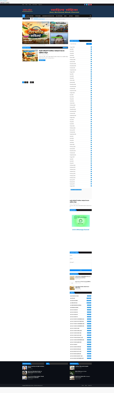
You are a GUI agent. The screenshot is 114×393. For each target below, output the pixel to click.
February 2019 (80, 167)
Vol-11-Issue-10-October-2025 (79, 321)
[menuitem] (23, 16)
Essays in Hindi (79, 300)
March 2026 (81, 57)
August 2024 (80, 92)
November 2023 (80, 111)
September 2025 (81, 69)
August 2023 (80, 117)
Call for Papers (34, 4)
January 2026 (80, 61)
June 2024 (80, 96)
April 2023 (80, 123)
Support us (40, 4)
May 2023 (80, 121)
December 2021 (80, 150)
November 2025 (80, 65)
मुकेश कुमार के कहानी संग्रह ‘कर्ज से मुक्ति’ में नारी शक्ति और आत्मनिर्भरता (55, 18)
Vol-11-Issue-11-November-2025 (79, 323)
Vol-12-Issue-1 (79, 344)
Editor (41, 54)
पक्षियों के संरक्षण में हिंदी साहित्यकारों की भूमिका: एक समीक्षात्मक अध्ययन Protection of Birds (35, 372)
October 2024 (80, 88)
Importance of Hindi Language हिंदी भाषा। (83, 281)
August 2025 (80, 71)
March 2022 (81, 144)
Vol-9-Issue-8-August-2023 (79, 356)
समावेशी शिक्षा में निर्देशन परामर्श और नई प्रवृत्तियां (81, 366)
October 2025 (80, 67)
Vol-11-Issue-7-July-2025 (79, 335)
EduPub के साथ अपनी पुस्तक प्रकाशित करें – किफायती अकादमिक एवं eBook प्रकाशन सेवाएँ (36, 377)
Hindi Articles (79, 302)
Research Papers (79, 307)
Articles (79, 298)
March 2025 (80, 80)
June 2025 (80, 76)
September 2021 (80, 154)
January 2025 (80, 82)
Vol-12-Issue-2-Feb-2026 (79, 346)
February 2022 (81, 146)
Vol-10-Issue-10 (79, 316)
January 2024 (80, 107)
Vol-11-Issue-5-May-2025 (79, 332)
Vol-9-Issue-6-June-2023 (79, 353)
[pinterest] (91, 4)
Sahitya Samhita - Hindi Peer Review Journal (35, 385)
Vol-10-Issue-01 (79, 309)
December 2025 (80, 63)
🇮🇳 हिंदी (7, 2)
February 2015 (80, 175)
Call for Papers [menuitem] (59, 15)
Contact (30, 4)
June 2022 (80, 138)
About (26, 4)
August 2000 (80, 185)
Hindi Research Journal (79, 305)
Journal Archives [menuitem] (29, 15)
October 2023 (80, 113)
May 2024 (80, 98)
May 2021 (80, 163)
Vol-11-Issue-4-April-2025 (79, 330)
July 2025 (80, 74)
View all (64, 47)
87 (30, 82)
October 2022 (80, 132)
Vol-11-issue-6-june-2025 (79, 342)
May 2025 (80, 78)
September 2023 (80, 115)
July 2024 (80, 94)
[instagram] (89, 4)
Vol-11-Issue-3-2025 (79, 328)
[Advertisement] (45, 71)
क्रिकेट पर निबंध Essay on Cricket (80, 371)
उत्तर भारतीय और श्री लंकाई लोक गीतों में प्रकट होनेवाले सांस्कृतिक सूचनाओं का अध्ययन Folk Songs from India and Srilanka (58, 27)
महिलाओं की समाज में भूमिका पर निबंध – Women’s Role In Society (82, 377)
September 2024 (81, 90)
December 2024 (80, 84)
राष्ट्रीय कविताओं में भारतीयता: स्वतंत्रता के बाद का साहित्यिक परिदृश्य (35, 39)
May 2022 (80, 140)
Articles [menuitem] (71, 15)
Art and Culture (79, 295)
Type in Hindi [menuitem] (37, 15)
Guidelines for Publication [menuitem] (48, 15)
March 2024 (80, 103)
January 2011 (80, 183)
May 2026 (80, 53)
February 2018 (80, 169)
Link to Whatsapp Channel (80, 229)
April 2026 (80, 55)
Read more (41, 60)
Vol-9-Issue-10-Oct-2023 (79, 351)
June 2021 (81, 161)
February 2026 (81, 59)
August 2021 (81, 156)
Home (23, 4)
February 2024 (81, 105)
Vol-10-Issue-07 (79, 314)
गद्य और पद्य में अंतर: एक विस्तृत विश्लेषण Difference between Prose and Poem (82, 277)
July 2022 (80, 136)
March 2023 (80, 125)
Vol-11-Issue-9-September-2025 (79, 339)
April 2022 (81, 142)
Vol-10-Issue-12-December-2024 (79, 319)
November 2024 (80, 86)
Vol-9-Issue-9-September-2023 (79, 358)
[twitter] (87, 4)
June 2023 (80, 119)
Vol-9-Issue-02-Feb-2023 (79, 349)
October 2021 (80, 152)
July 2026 (80, 49)
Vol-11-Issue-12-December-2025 (79, 325)
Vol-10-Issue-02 (79, 312)
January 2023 (80, 130)
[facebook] (85, 4)
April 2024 (81, 101)
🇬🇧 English (3, 2)
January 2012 (80, 181)
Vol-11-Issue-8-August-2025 (79, 337)
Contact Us (90, 385)
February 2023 (80, 127)
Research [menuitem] (77, 15)
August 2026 (80, 47)
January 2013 (80, 179)
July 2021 (81, 159)
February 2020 (80, 165)
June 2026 (80, 51)
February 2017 (80, 171)
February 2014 (80, 177)
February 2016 (80, 173)
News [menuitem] (65, 15)
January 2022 (81, 148)
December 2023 (80, 109)
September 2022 (80, 134)
